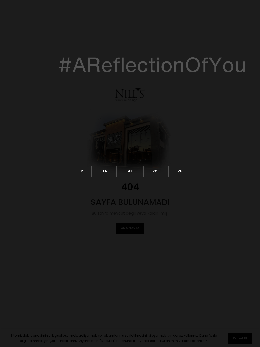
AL (130, 171)
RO (155, 171)
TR (80, 171)
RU (179, 171)
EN (105, 171)
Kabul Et (240, 338)
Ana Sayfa (130, 228)
